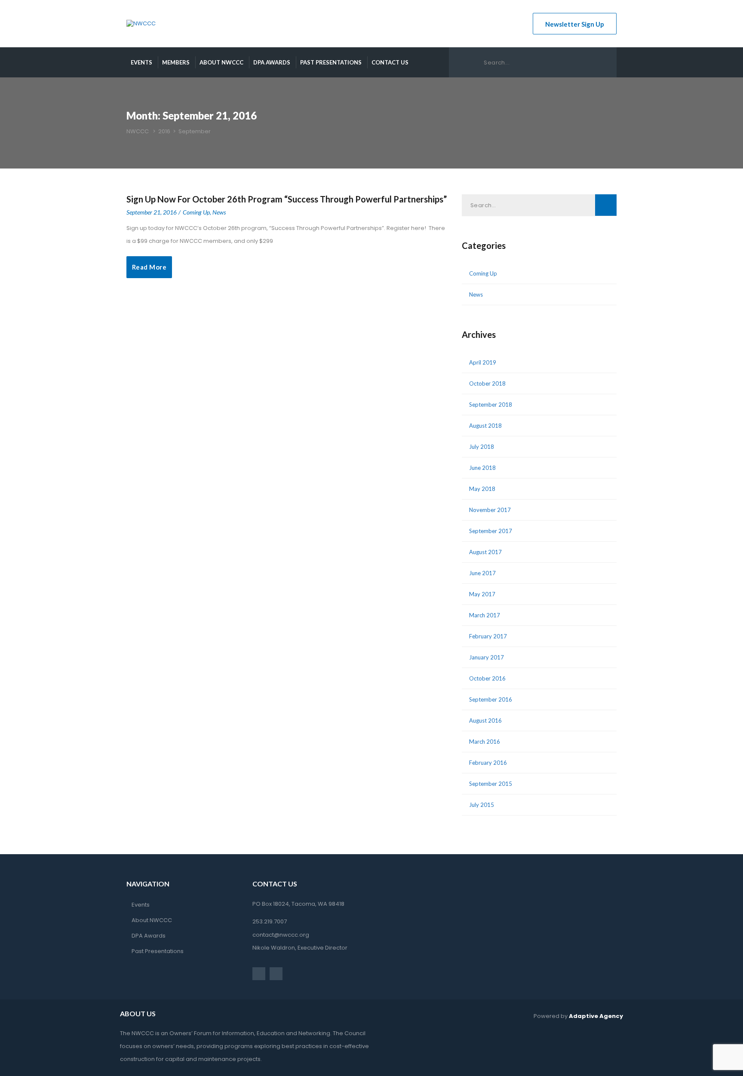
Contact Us (390, 62)
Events (141, 62)
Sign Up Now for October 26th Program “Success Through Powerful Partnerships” (286, 199)
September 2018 (490, 404)
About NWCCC (221, 62)
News (219, 212)
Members (176, 62)
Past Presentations (331, 62)
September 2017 (490, 530)
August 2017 (485, 552)
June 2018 (482, 467)
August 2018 (485, 425)
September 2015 (490, 783)
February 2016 (488, 762)
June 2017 (482, 573)
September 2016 (490, 699)
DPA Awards (271, 62)
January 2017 (486, 657)
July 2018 (481, 446)
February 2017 (488, 636)
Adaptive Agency (596, 1016)
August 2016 (485, 720)
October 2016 (487, 678)
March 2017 (484, 615)
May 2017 (482, 594)
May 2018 (482, 488)
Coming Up (196, 212)
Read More (149, 267)
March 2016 (484, 741)
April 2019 (482, 362)
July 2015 (481, 804)
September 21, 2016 (151, 212)
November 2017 (490, 509)
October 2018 (487, 383)
